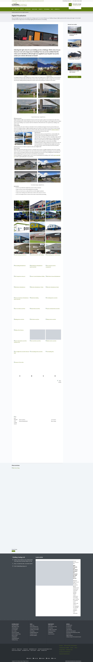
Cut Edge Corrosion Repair (34, 629)
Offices (76, 647)
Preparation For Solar (33, 633)
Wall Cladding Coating (15, 626)
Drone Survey (14, 549)
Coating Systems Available (64, 647)
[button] (21, 206)
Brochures (61, 645)
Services (22, 9)
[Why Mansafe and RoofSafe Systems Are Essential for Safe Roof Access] (54, 587)
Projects (40, 9)
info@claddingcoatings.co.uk (67, 0)
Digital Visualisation (69, 635)
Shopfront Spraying (15, 625)
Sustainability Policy (25, 650)
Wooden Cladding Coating (16, 633)
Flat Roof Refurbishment (34, 626)
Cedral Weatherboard (15, 638)
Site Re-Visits (68, 633)
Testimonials (46, 9)
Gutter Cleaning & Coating (34, 628)
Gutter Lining (32, 625)
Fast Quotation (68, 628)
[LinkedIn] (55, 376)
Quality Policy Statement (16, 650)
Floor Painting (50, 628)
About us (17, 9)
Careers (38, 650)
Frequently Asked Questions (64, 653)
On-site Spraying (14, 629)
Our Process (27, 9)
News (75, 561)
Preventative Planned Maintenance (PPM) (73, 632)
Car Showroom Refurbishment (64, 651)
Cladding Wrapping (15, 628)
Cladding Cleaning (15, 639)
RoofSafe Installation (33, 635)
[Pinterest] (43, 376)
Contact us (57, 9)
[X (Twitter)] (31, 376)
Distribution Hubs (69, 649)
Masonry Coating (14, 635)
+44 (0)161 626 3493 (76, 5)
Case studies (34, 9)
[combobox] (75, 8)
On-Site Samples (69, 625)
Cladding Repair (14, 636)
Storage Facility (62, 649)
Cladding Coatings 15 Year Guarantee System (73, 636)
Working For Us (44, 650)
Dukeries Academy (55, 129)
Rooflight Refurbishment (34, 632)
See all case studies (74, 76)
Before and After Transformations (70, 645)
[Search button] (70, 10)
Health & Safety (33, 650)
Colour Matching (69, 629)
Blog (52, 9)
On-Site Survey (68, 626)
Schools (71, 647)
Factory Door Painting (15, 632)
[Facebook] (20, 376)
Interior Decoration (51, 633)
